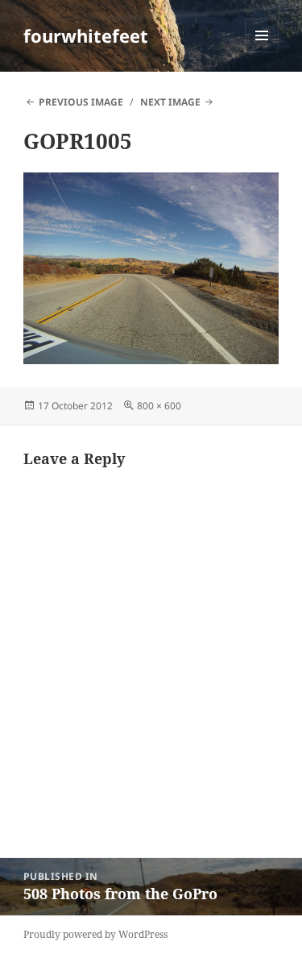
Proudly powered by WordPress (95, 934)
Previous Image (81, 102)
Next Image (170, 102)
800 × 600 (159, 406)
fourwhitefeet (85, 35)
